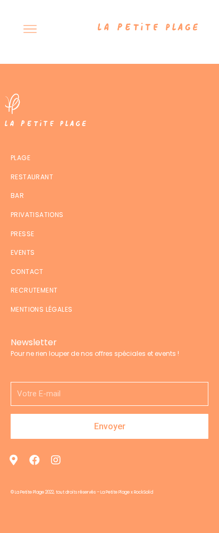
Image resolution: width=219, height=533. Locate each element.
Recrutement (34, 290)
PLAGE (20, 157)
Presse (22, 233)
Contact (27, 271)
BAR (17, 195)
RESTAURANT (32, 176)
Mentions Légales (41, 309)
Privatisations (37, 214)
